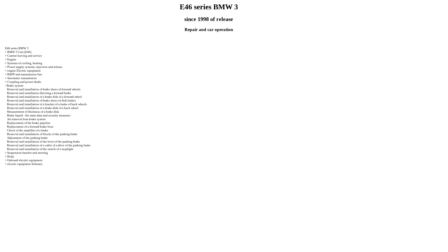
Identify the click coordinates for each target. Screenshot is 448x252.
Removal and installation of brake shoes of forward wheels (43, 89)
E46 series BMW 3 (16, 48)
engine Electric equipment (24, 70)
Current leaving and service (24, 55)
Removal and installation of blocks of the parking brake (42, 134)
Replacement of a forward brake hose (30, 126)
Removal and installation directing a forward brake (39, 93)
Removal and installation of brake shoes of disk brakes (41, 100)
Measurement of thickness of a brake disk (33, 111)
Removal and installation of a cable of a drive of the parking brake (49, 145)
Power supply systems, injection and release (34, 67)
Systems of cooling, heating (24, 63)
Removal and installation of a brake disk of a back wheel (42, 108)
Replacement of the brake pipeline (28, 123)
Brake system (15, 85)
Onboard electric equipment (24, 160)
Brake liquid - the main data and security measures (38, 115)
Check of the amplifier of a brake (27, 130)
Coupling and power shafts (24, 82)
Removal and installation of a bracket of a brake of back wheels (47, 104)
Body (10, 156)
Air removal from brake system (26, 119)
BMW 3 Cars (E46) (19, 52)
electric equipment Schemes (24, 164)
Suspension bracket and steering (27, 152)
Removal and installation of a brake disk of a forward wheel (44, 96)
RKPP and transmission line (24, 74)
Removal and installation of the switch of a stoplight (40, 149)
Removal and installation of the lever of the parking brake (43, 141)
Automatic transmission (22, 78)
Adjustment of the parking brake (27, 138)
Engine (11, 59)
